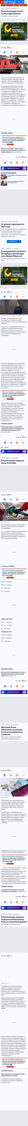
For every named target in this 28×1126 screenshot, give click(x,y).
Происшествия (8, 248)
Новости (3, 5)
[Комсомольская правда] (8, 2)
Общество (8, 8)
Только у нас (10, 5)
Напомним (4, 327)
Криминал (6, 447)
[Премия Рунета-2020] (14, 1)
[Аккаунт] (26, 2)
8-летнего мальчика (14, 330)
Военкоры (16, 5)
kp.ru (10, 48)
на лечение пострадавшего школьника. (12, 387)
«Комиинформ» (6, 420)
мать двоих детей (6, 334)
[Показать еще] (23, 52)
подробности (17, 152)
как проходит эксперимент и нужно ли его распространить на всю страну (14, 140)
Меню (2, 2)
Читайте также (4, 221)
